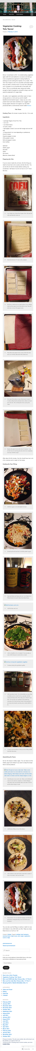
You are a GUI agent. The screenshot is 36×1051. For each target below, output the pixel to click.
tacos (15, 936)
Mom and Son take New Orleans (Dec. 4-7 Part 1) (16, 981)
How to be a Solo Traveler (10, 975)
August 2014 (6, 1013)
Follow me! (6, 955)
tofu (19, 936)
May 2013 (5, 1025)
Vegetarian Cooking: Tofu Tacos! (12, 27)
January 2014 (6, 1017)
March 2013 (6, 1029)
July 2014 (5, 1015)
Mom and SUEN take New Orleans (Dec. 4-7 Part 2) (17, 979)
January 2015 (6, 1004)
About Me (11, 14)
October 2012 (6, 1036)
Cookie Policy (6, 1044)
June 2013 (5, 1023)
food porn (26, 934)
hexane (29, 105)
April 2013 (5, 1027)
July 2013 (5, 1021)
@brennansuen (7, 943)
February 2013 (7, 1030)
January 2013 (6, 1032)
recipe (12, 936)
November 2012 (7, 1034)
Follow (6, 967)
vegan (22, 936)
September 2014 (7, 1011)
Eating (9, 934)
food (22, 934)
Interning (5, 993)
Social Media (19, 14)
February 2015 (7, 1002)
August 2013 (6, 1019)
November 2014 (7, 1007)
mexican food (6, 936)
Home (4, 14)
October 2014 (6, 1009)
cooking (18, 934)
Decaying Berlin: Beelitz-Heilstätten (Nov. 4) (15, 983)
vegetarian (27, 936)
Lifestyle (5, 995)
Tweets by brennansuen (9, 945)
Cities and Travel (7, 989)
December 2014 (7, 1006)
